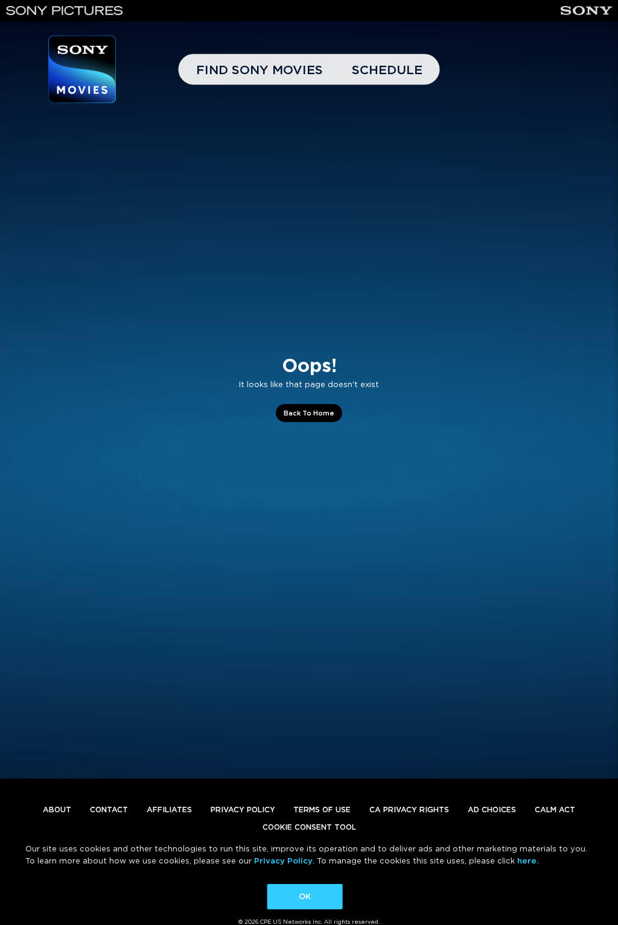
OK (305, 896)
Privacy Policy (283, 860)
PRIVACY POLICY (243, 809)
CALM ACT (555, 809)
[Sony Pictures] (64, 10)
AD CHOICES (492, 809)
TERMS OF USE (322, 809)
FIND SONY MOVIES (259, 69)
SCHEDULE (387, 69)
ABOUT (57, 809)
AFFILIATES (169, 809)
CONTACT (109, 809)
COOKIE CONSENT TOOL (309, 827)
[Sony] (586, 10)
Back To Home (309, 413)
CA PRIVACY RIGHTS (409, 809)
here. (527, 860)
